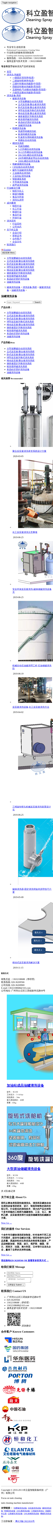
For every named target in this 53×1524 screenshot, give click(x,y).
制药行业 (16, 206)
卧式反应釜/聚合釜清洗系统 (32, 107)
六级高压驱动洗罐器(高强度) (26, 92)
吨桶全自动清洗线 (27, 140)
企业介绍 (16, 232)
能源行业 (16, 212)
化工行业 (16, 209)
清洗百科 (11, 221)
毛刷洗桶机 (23, 146)
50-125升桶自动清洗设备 (30, 152)
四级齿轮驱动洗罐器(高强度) (26, 86)
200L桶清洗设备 (23, 1511)
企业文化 (16, 241)
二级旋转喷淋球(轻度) (23, 80)
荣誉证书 (16, 235)
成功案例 (11, 203)
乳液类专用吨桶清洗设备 (30, 137)
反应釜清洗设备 (34, 1508)
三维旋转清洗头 (37, 1511)
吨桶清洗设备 (19, 128)
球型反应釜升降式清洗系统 (31, 110)
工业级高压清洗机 (21, 173)
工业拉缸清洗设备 (21, 176)
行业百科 (16, 224)
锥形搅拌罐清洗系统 (28, 119)
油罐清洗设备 (25, 125)
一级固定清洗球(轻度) (23, 77)
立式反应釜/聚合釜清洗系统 (32, 104)
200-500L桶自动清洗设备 (30, 155)
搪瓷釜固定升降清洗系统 (30, 116)
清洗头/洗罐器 (14, 74)
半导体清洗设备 (20, 182)
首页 (9, 71)
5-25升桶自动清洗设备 (29, 149)
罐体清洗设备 (13, 287)
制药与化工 (18, 191)
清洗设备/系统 (14, 95)
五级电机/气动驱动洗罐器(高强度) (29, 89)
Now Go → (6, 1223)
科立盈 (4, 1513)
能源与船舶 (18, 194)
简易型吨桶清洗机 (27, 131)
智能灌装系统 (19, 179)
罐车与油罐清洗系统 (22, 170)
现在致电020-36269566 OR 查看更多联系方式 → (25, 1260)
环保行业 (16, 218)
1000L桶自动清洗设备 (29, 161)
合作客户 (16, 238)
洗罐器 (48, 1511)
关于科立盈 (12, 230)
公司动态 (16, 227)
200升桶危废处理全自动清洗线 (33, 158)
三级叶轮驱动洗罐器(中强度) (26, 83)
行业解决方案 (13, 188)
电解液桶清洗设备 (21, 164)
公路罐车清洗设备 (15, 1513)
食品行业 (16, 215)
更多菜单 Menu (8, 253)
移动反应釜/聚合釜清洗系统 (32, 113)
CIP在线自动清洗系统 (23, 167)
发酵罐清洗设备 (20, 1508)
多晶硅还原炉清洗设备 (29, 122)
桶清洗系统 (18, 143)
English (7, 250)
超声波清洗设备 (20, 185)
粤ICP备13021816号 (25, 1521)
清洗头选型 (18, 200)
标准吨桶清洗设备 (27, 134)
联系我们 (11, 244)
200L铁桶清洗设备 (31, 1513)
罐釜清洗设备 (19, 98)
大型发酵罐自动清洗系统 (30, 101)
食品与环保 (18, 197)
